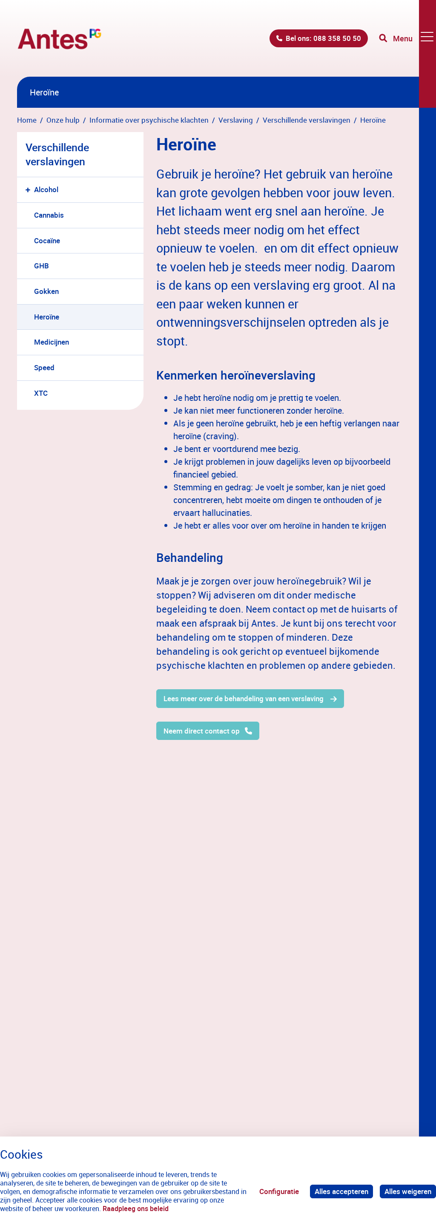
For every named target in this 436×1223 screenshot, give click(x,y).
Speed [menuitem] (44, 367)
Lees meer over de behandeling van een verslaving (244, 698)
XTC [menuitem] (41, 393)
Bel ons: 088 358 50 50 (323, 38)
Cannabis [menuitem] (49, 215)
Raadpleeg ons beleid (136, 1208)
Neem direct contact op (202, 731)
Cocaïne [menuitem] (47, 240)
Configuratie (279, 1191)
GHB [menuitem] (41, 265)
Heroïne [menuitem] (46, 317)
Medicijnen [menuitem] (51, 342)
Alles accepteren (341, 1191)
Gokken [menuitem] (46, 291)
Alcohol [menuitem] (46, 189)
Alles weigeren (407, 1191)
